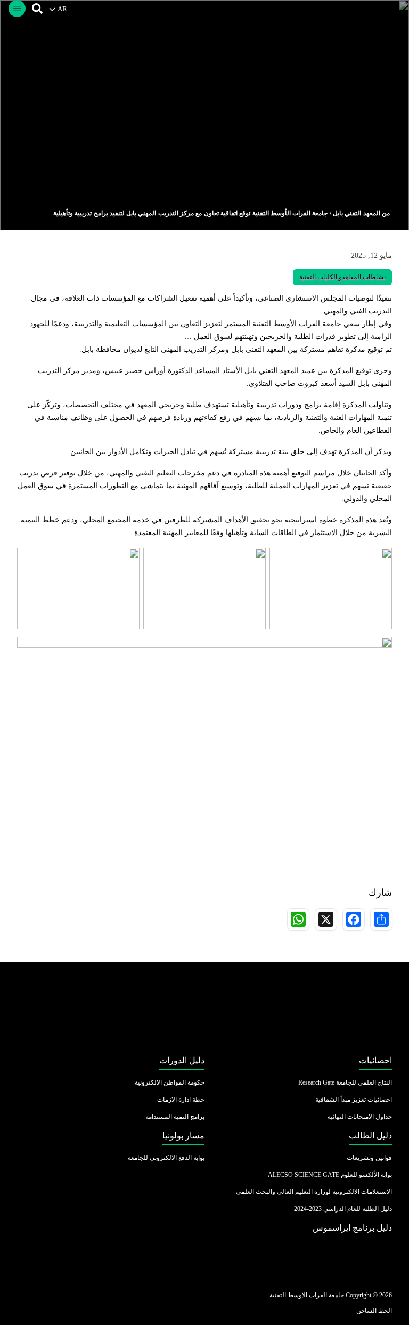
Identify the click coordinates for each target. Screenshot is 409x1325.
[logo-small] (204, 1009)
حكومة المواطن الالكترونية (169, 1082)
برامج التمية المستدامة (174, 1116)
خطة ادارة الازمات (180, 1099)
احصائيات (375, 1060)
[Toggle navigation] (17, 8)
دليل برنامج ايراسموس (352, 1227)
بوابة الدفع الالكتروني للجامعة (166, 1157)
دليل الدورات (181, 1060)
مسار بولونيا (183, 1135)
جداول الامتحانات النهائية (360, 1116)
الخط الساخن (374, 1310)
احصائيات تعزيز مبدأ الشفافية (353, 1099)
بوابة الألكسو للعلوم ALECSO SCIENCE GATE (330, 1174)
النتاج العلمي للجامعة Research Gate (345, 1082)
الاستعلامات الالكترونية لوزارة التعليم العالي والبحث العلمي (314, 1191)
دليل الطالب (370, 1135)
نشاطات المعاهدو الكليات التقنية (342, 277)
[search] (37, 8)
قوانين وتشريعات (369, 1157)
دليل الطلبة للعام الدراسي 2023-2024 (343, 1209)
